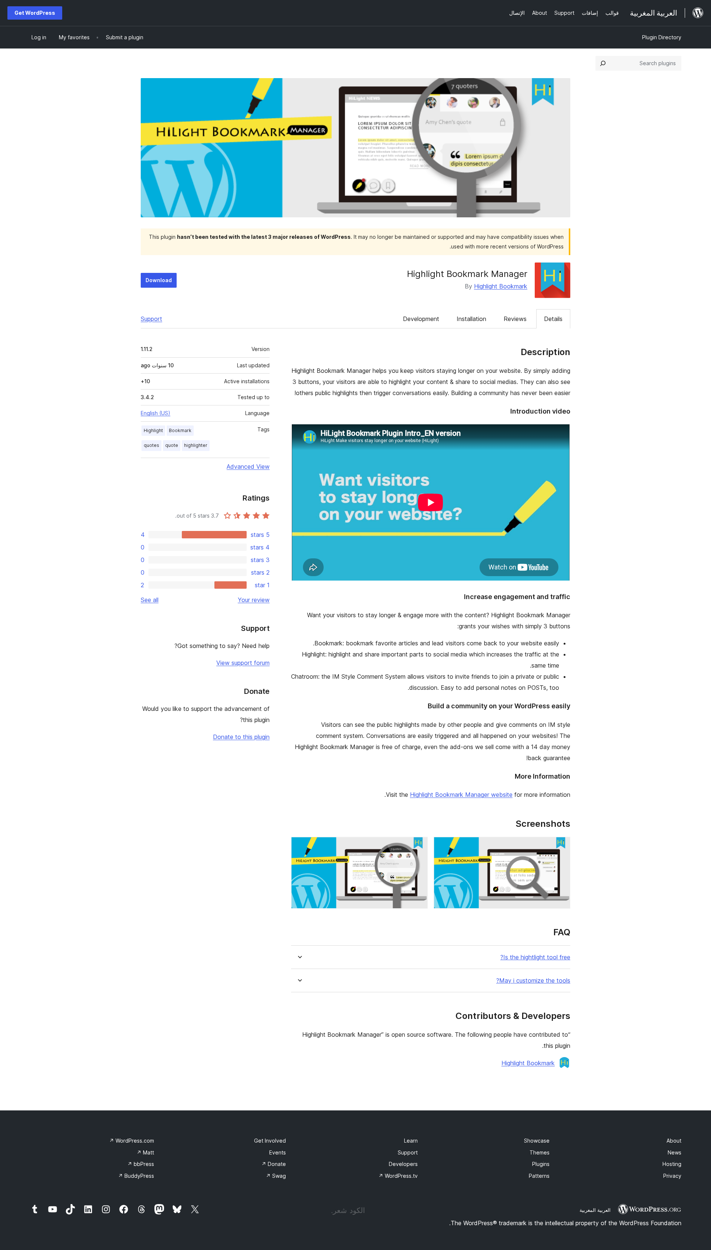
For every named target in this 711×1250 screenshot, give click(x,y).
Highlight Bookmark (500, 286)
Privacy (672, 1176)
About (674, 1140)
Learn (411, 1140)
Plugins (541, 1164)
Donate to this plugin (241, 737)
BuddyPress (136, 1176)
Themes (540, 1152)
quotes (151, 445)
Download (159, 280)
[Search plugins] (602, 63)
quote (171, 445)
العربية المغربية (595, 1210)
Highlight (153, 430)
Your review (254, 600)
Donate (273, 1164)
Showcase (537, 1140)
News (674, 1152)
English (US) (155, 413)
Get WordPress (34, 13)
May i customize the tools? (533, 980)
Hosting (671, 1164)
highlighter (195, 445)
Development (421, 318)
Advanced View (248, 466)
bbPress (140, 1164)
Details (553, 318)
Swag (276, 1176)
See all (149, 600)
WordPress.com (131, 1140)
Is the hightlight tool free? (535, 957)
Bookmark (180, 430)
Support (151, 318)
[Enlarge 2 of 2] (417, 846)
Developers (403, 1164)
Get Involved (270, 1140)
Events (277, 1152)
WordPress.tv (398, 1176)
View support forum (243, 662)
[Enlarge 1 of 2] (560, 846)
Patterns (539, 1176)
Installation (471, 318)
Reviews (515, 318)
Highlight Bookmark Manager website (461, 794)
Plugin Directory (661, 37)
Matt (145, 1152)
